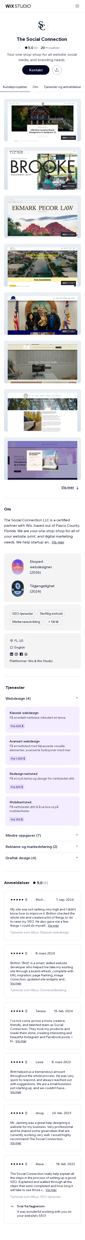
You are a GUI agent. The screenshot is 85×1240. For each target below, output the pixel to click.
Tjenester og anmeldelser (62, 87)
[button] (42, 120)
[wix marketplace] (18, 6)
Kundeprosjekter (15, 87)
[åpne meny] (77, 6)
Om (35, 87)
